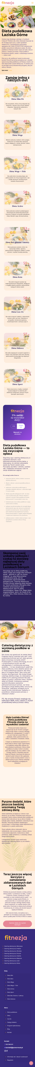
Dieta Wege (10, 982)
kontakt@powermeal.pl (14, 1047)
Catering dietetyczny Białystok (13, 958)
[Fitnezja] (7, 2)
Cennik (9, 1019)
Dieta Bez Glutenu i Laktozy (15, 995)
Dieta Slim (10, 975)
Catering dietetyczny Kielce (12, 963)
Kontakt (9, 1032)
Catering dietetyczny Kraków (12, 948)
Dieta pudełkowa (12, 1012)
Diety (8, 1015)
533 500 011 (9, 1044)
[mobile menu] (32, 2)
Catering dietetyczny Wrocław (13, 951)
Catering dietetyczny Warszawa (13, 946)
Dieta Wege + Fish (12, 985)
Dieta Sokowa (11, 999)
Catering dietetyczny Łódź (12, 960)
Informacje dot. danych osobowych (17, 1056)
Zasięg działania (11, 1022)
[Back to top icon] (31, 1063)
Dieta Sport (10, 992)
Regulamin (10, 1060)
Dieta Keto (10, 978)
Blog (8, 1029)
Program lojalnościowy (13, 1025)
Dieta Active (10, 989)
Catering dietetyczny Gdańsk (12, 956)
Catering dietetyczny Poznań (12, 953)
